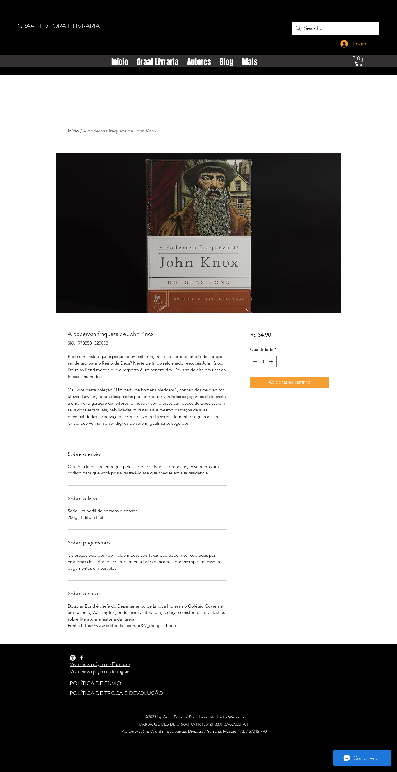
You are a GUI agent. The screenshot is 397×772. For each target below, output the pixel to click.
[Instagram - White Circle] (73, 658)
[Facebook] (81, 658)
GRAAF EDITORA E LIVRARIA (58, 25)
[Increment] (272, 361)
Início (73, 131)
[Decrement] (255, 361)
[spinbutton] (263, 361)
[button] (358, 61)
